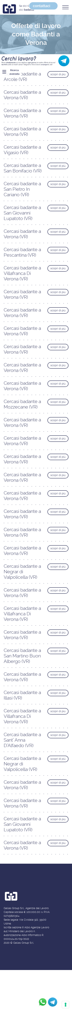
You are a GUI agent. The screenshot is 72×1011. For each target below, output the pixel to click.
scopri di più (58, 74)
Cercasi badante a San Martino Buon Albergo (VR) (22, 656)
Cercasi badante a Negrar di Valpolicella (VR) (22, 572)
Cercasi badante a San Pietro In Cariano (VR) (22, 189)
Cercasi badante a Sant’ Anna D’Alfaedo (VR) (22, 740)
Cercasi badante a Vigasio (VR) (22, 149)
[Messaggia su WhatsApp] (42, 1002)
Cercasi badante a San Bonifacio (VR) (23, 168)
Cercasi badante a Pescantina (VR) (22, 252)
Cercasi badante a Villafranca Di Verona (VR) (22, 273)
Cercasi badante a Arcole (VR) (22, 76)
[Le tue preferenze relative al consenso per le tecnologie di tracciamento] (65, 1004)
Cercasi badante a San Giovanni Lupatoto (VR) (22, 213)
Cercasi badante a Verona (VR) (22, 94)
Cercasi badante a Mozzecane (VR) (22, 404)
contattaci (41, 6)
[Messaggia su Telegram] (52, 1002)
